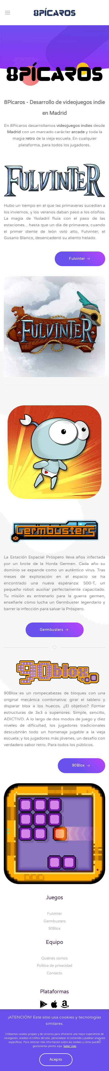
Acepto (55, 1059)
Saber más (69, 1046)
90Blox (54, 928)
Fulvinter (54, 914)
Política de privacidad (54, 966)
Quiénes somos (54, 958)
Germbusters (55, 921)
